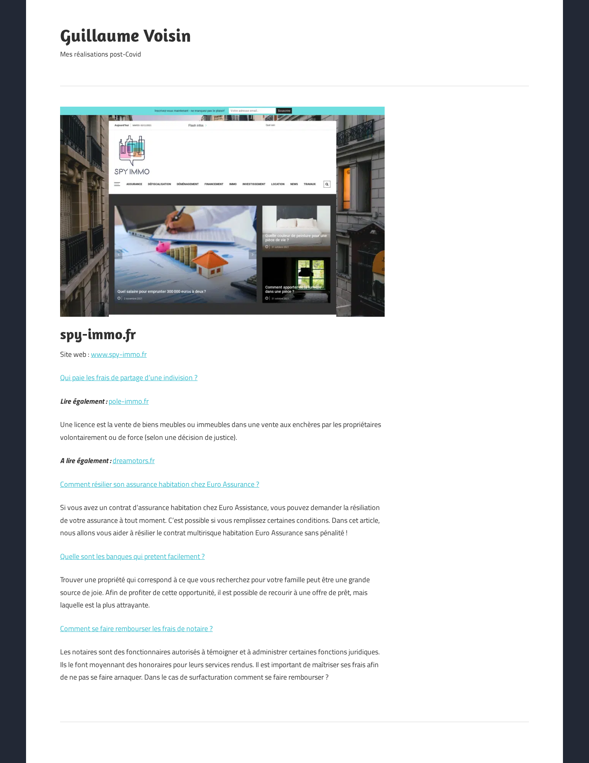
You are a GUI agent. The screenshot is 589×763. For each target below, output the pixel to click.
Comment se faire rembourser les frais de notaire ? (136, 628)
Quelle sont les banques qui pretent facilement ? (132, 556)
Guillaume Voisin (125, 35)
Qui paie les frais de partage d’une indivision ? (129, 377)
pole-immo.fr (129, 401)
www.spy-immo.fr (119, 354)
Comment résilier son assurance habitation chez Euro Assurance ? (159, 484)
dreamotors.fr (134, 460)
